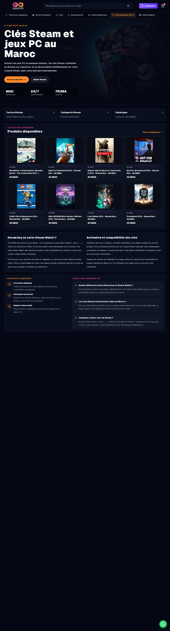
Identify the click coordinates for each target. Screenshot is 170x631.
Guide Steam (39, 79)
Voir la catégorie (151, 132)
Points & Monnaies (99, 15)
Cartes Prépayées (43, 15)
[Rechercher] (128, 6)
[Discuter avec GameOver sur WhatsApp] (163, 624)
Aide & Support (148, 15)
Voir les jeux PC (15, 79)
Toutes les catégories (17, 15)
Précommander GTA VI (124, 15)
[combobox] (83, 6)
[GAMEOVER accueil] (18, 6)
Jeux (61, 15)
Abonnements (77, 15)
